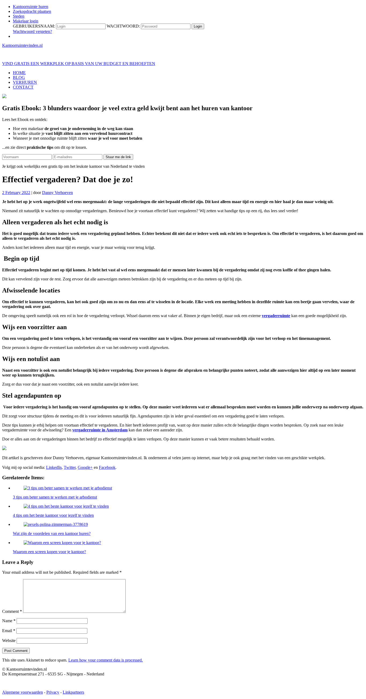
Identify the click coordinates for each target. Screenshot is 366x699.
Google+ (85, 467)
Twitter (70, 467)
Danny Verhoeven (57, 192)
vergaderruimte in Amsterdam (100, 430)
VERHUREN (25, 82)
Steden (18, 16)
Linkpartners (73, 692)
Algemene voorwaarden (22, 692)
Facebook (107, 467)
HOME (19, 72)
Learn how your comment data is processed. (105, 660)
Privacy (52, 692)
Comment (12, 611)
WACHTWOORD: (123, 26)
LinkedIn (54, 467)
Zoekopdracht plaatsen (32, 11)
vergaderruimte (276, 315)
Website (9, 640)
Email (8, 630)
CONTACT (23, 87)
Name (9, 620)
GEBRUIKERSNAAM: (34, 26)
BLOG (19, 77)
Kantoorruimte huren (30, 6)
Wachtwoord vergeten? (32, 31)
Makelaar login (25, 21)
